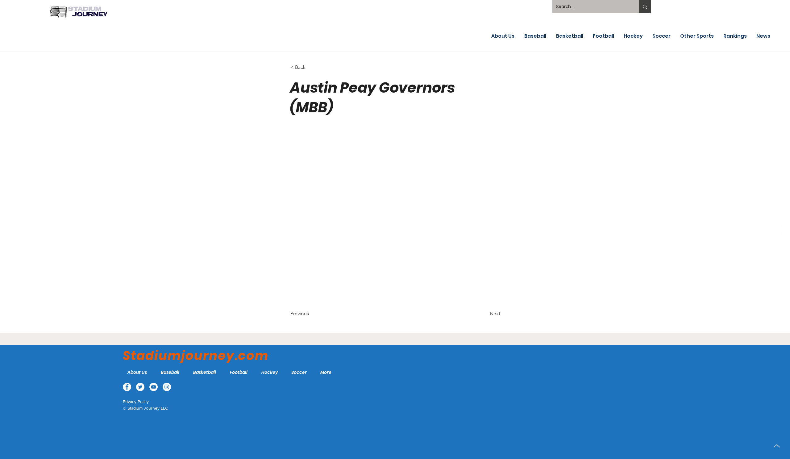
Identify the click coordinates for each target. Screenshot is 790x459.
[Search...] (645, 6)
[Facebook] (777, 186)
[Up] (777, 446)
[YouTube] (777, 215)
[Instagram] (777, 229)
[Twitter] (777, 200)
